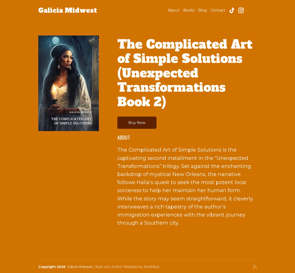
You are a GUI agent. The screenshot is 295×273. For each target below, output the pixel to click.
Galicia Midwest (67, 10)
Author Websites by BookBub (135, 267)
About (174, 10)
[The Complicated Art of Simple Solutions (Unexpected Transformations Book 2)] (68, 83)
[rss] (255, 266)
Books (189, 10)
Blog (202, 10)
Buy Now (136, 122)
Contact (218, 10)
